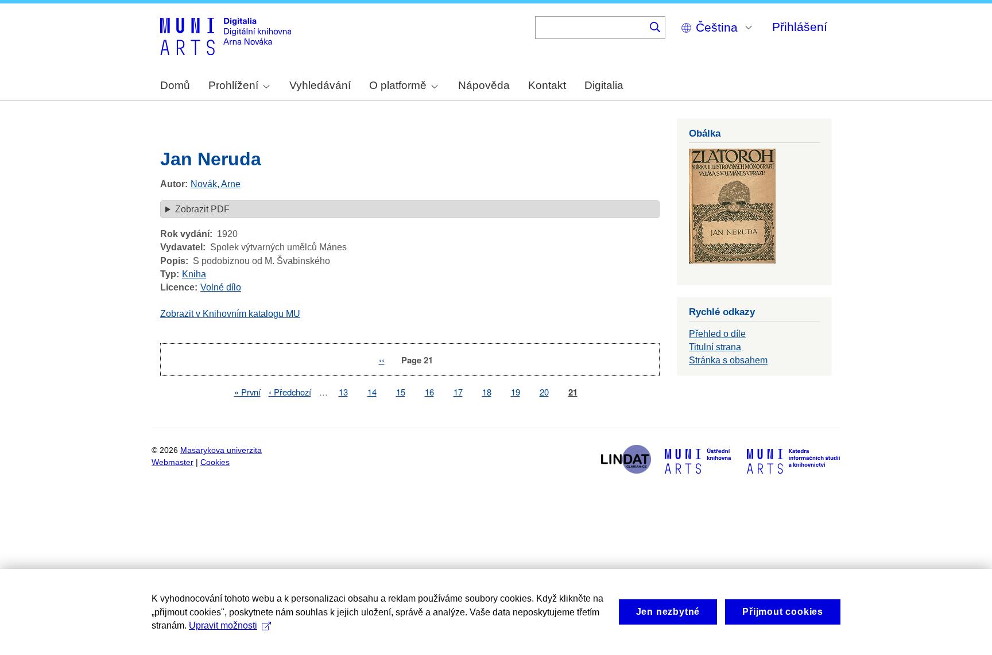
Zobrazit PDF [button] (202, 209)
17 (458, 392)
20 (544, 392)
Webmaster (172, 462)
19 (515, 392)
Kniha (194, 274)
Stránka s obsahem (728, 360)
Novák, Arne (216, 184)
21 (573, 392)
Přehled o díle (717, 334)
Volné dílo (220, 287)
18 (486, 392)
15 (400, 392)
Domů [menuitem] (175, 85)
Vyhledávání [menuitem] (320, 85)
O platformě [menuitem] (398, 85)
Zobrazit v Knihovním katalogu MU (230, 314)
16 (429, 392)
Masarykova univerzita (221, 450)
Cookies (215, 462)
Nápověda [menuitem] (484, 85)
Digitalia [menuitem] (603, 85)
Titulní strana (715, 347)
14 (372, 392)
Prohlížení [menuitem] (233, 85)
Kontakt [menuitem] (547, 85)
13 (343, 392)
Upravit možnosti (223, 625)
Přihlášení (799, 26)
